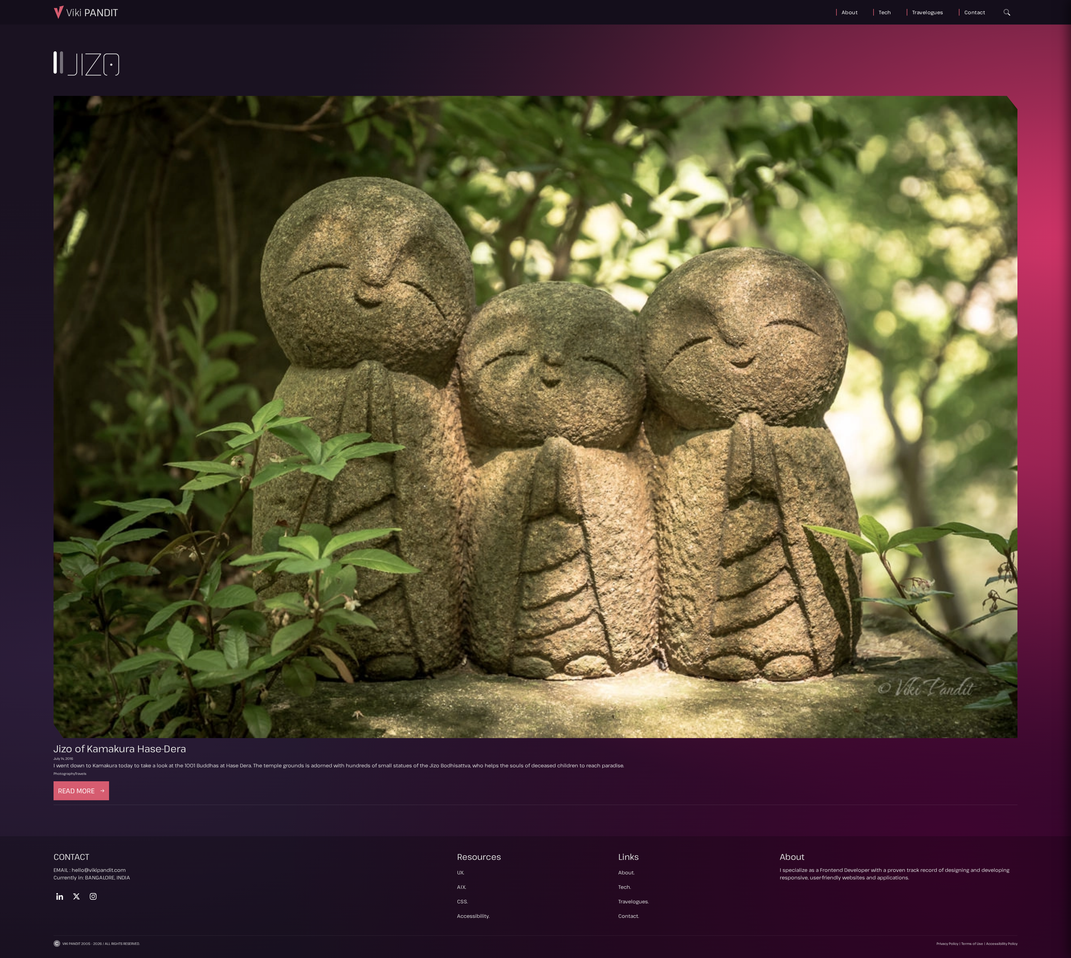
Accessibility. (473, 916)
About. (626, 872)
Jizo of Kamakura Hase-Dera (120, 748)
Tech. (624, 887)
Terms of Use (972, 943)
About (850, 12)
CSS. (462, 901)
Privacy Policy (947, 943)
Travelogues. (633, 901)
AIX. (461, 887)
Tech (885, 12)
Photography (64, 773)
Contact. (628, 916)
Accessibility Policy (1001, 943)
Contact (974, 12)
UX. (460, 872)
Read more (83, 793)
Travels (80, 773)
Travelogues (927, 12)
